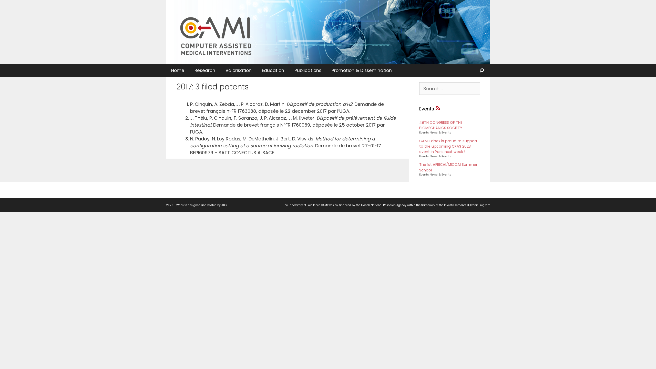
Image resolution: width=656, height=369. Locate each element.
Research (204, 70)
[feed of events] (437, 109)
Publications (307, 70)
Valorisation (238, 70)
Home (177, 70)
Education (273, 70)
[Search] (482, 70)
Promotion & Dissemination (362, 70)
